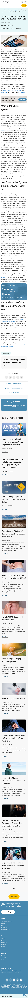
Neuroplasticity (12, 10)
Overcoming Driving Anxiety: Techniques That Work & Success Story (14, 952)
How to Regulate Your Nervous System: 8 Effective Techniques (13, 908)
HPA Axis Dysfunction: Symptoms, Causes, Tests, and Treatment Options (13, 823)
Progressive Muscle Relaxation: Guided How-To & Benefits (13, 781)
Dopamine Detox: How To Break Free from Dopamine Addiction (13, 866)
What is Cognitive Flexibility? (14, 698)
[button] (2, 5)
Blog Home (4, 10)
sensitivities (4, 92)
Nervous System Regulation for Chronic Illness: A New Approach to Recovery (13, 442)
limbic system (7, 114)
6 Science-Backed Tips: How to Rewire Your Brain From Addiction (13, 738)
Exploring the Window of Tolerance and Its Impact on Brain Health (13, 534)
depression (11, 90)
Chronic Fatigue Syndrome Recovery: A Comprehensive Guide (13, 499)
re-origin (3, 278)
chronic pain (17, 90)
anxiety (5, 90)
